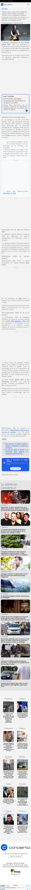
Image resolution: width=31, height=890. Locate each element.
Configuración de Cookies (21, 865)
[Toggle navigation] (28, 4)
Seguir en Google (15, 468)
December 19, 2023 (9, 193)
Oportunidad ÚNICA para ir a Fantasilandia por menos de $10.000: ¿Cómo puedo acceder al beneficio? (22, 802)
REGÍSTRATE (10, 1)
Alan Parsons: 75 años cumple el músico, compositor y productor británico (16, 446)
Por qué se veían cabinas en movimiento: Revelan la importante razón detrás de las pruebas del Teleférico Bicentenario (8, 718)
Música (4, 439)
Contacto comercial (15, 856)
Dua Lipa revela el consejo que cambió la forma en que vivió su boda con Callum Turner (8, 801)
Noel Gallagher (16, 321)
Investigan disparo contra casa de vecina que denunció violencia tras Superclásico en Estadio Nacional (22, 774)
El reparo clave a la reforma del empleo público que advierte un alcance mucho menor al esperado (22, 746)
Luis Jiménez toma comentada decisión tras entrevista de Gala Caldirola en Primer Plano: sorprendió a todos (22, 829)
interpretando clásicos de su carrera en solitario (15, 431)
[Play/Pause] (28, 887)
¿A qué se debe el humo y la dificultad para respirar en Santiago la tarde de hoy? (16, 452)
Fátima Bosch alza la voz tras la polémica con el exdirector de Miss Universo (22, 715)
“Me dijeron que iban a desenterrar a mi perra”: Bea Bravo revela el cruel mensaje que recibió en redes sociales (8, 774)
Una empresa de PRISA (15, 871)
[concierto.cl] (6, 4)
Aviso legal (9, 863)
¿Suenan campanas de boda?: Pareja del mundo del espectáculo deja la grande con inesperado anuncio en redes (8, 747)
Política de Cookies (8, 865)
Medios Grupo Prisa (15, 874)
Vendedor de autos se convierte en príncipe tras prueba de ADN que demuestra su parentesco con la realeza (8, 829)
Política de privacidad (18, 863)
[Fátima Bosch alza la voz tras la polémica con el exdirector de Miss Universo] (22, 706)
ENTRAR (4, 1)
